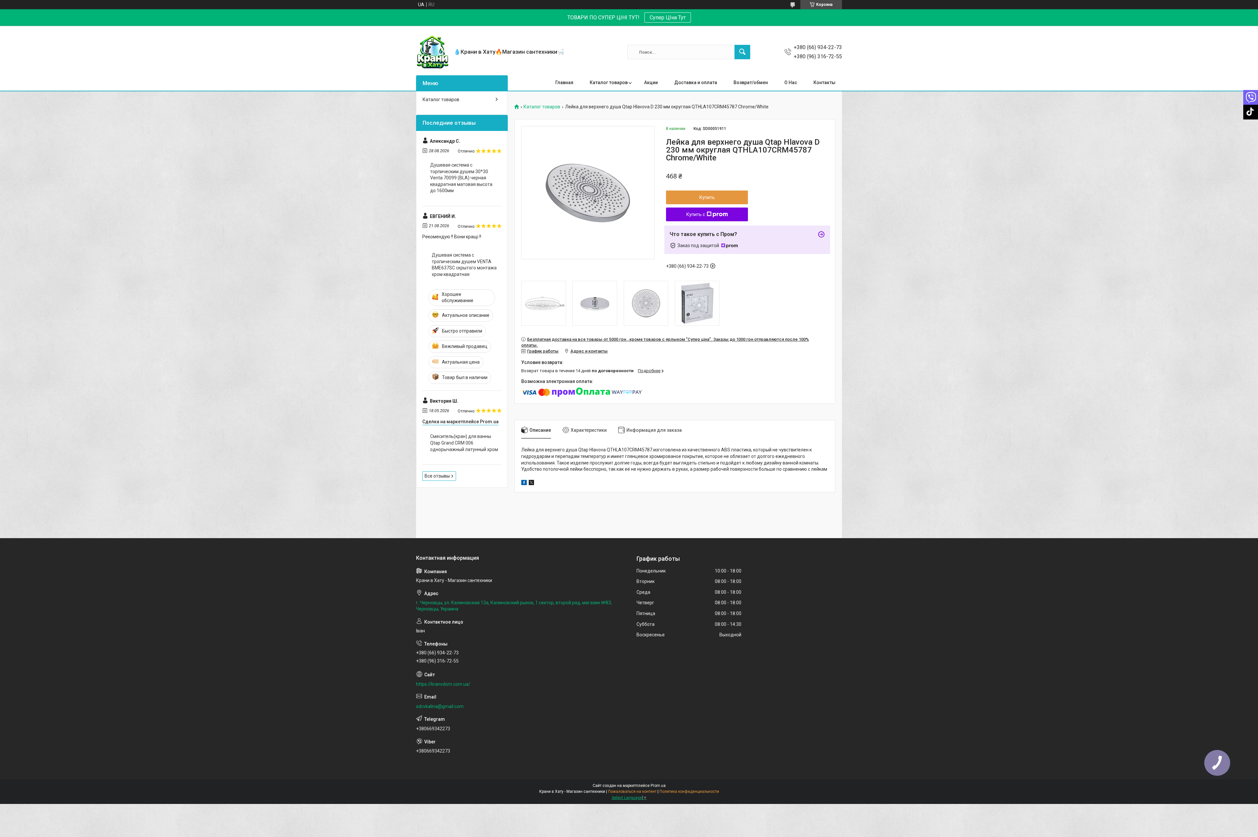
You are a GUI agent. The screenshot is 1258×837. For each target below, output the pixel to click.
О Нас (790, 82)
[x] (531, 483)
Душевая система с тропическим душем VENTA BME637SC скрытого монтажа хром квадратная (464, 264)
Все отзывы (437, 476)
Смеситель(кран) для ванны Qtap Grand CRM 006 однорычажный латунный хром (464, 443)
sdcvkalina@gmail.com (440, 706)
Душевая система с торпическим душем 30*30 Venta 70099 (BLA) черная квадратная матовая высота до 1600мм (461, 177)
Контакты (824, 82)
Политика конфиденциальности (689, 791)
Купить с (695, 214)
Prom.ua (658, 785)
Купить (707, 197)
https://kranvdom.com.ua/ (443, 684)
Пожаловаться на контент (632, 791)
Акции (651, 82)
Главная (564, 82)
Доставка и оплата (695, 82)
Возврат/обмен (751, 82)
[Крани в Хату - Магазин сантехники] (432, 52)
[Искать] (742, 52)
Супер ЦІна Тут (668, 17)
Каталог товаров (609, 82)
